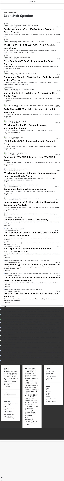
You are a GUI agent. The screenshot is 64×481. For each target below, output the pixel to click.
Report (33, 412)
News (28, 406)
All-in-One (33, 371)
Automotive (27, 375)
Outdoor (33, 406)
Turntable (27, 421)
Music (26, 404)
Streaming (29, 417)
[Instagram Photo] (32, 313)
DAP (36, 384)
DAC (33, 382)
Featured (26, 387)
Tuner (32, 419)
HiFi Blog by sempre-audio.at (11, 403)
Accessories (28, 370)
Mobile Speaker (33, 402)
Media (47, 379)
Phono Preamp (28, 412)
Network (31, 404)
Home (5, 12)
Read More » (7, 38)
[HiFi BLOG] (32, 1)
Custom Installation (51, 376)
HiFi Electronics (30, 394)
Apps (33, 373)
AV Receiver (33, 375)
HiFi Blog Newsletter (51, 398)
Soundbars (33, 414)
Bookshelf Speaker (30, 378)
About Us (48, 399)
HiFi (36, 391)
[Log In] (7, 2)
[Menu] (2, 2)
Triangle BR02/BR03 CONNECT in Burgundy (26, 219)
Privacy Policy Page (51, 401)
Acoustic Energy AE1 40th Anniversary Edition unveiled (32, 264)
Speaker (28, 415)
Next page (3, 306)
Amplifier (28, 373)
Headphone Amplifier (34, 389)
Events (36, 385)
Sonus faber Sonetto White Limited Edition (25, 189)
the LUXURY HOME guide (10, 418)
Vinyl (32, 421)
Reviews (27, 414)
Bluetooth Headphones (31, 377)
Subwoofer (28, 419)
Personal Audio (31, 410)
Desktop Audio (30, 385)
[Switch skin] (4, 2)
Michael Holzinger (8, 27)
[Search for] (62, 2)
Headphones (29, 391)
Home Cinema (29, 398)
